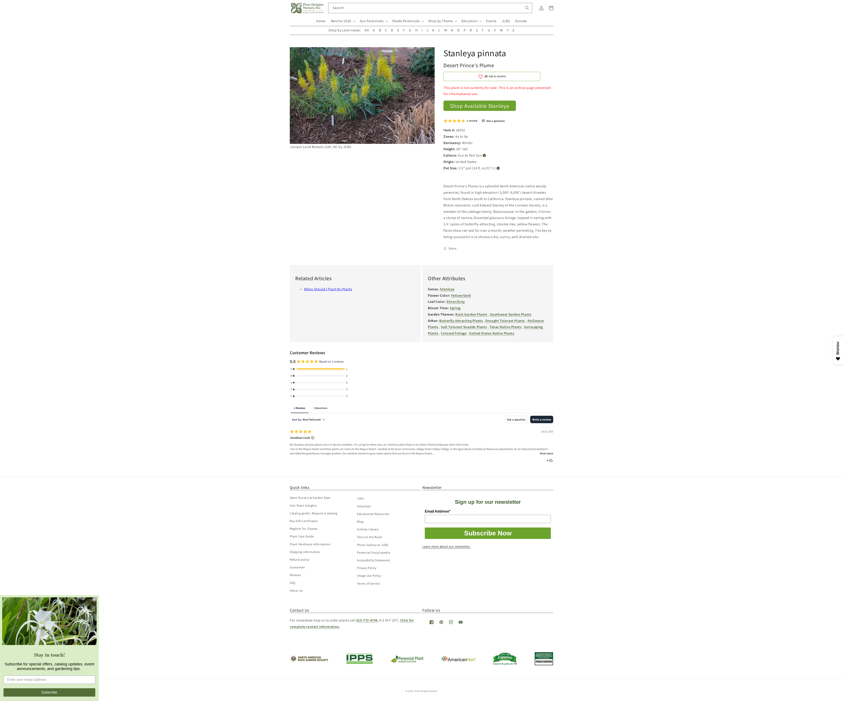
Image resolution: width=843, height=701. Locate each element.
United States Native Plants (491, 333)
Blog (360, 522)
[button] (342, 21)
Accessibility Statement (373, 560)
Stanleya (447, 289)
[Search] (527, 8)
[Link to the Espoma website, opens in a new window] (505, 663)
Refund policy (299, 560)
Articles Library (367, 529)
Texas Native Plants (505, 327)
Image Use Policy (369, 576)
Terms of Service (368, 583)
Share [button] (453, 248)
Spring (455, 308)
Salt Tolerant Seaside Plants (464, 327)
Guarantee (297, 567)
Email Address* (437, 511)
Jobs (360, 498)
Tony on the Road (369, 537)
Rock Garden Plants (471, 314)
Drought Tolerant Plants (505, 320)
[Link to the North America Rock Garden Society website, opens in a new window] (309, 660)
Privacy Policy (366, 568)
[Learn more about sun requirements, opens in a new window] (484, 155)
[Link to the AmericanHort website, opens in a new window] (458, 660)
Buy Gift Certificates (304, 521)
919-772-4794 (367, 620)
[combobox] (430, 8)
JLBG (506, 21)
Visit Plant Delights (303, 506)
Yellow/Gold (461, 295)
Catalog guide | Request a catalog (313, 513)
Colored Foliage (454, 333)
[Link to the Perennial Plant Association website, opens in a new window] (407, 661)
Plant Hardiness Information (310, 544)
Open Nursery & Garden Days (310, 498)
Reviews (295, 575)
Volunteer (364, 506)
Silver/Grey (456, 301)
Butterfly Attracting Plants (461, 320)
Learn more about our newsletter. (446, 546)
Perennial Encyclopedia (373, 553)
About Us (296, 591)
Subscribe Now (488, 533)
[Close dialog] (95, 599)
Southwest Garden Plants (510, 314)
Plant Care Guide (302, 536)
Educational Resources (373, 514)
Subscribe (49, 692)
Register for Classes (304, 529)
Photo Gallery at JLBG (373, 545)
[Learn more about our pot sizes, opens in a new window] (498, 168)
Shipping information (305, 552)
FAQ (292, 583)
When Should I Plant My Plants (328, 289)
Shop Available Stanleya (479, 105)
